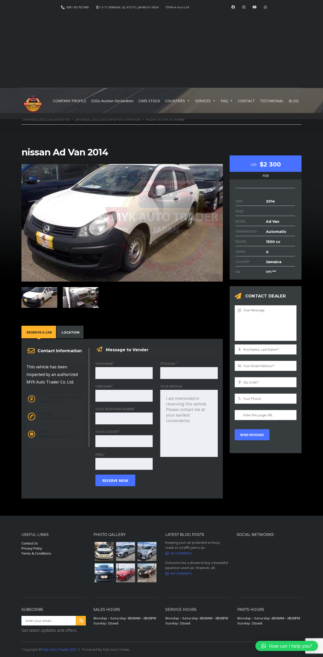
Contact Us (29, 543)
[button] (286, 646)
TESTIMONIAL (272, 100)
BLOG (294, 100)
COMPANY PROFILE (69, 100)
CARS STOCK (149, 100)
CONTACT (246, 100)
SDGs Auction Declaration (112, 100)
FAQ (224, 100)
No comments (181, 553)
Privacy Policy (31, 548)
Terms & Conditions (36, 553)
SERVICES (203, 100)
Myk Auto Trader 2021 (59, 649)
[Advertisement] (161, 47)
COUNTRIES (175, 100)
